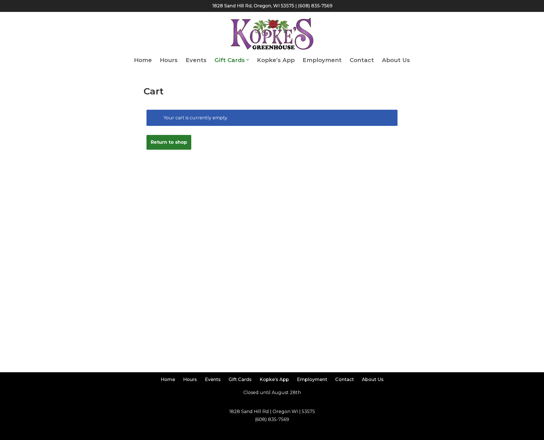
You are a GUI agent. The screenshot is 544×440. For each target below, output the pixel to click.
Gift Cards (240, 379)
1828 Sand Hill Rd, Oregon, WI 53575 (253, 6)
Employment (322, 60)
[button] (247, 59)
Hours (169, 60)
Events (196, 60)
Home (143, 60)
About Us (396, 60)
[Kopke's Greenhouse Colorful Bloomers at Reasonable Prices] (272, 34)
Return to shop (169, 142)
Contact (362, 60)
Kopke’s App (276, 60)
